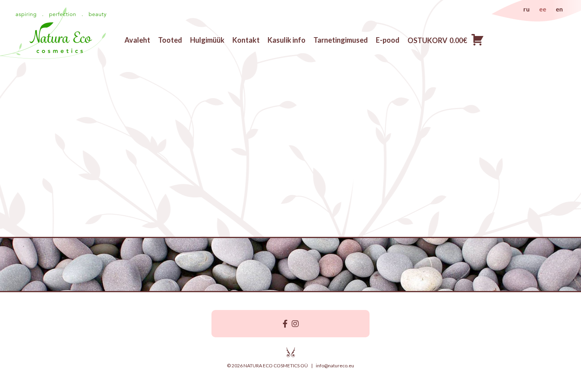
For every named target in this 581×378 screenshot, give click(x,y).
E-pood (388, 40)
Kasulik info (287, 40)
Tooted (170, 40)
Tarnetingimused (340, 40)
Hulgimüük (207, 40)
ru (526, 9)
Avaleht (137, 40)
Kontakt (246, 40)
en (559, 9)
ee (542, 9)
